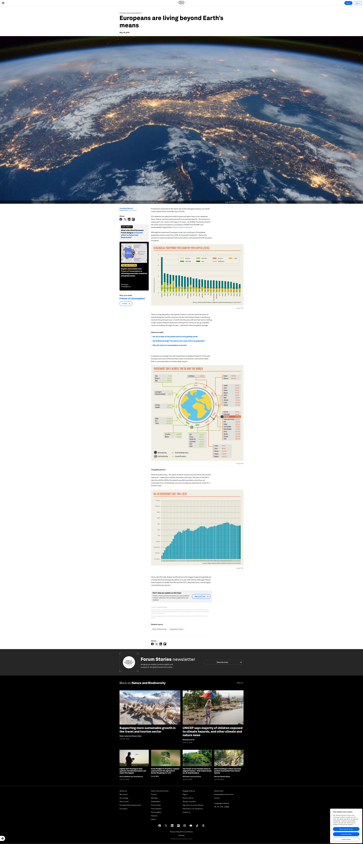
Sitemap (182, 835)
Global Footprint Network (182, 227)
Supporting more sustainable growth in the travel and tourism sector (147, 729)
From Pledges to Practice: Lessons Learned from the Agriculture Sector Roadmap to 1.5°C (165, 771)
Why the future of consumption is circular (170, 345)
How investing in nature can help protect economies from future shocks (227, 771)
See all (240, 683)
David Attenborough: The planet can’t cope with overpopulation (179, 341)
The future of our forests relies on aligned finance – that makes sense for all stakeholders (197, 771)
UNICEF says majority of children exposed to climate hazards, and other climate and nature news (212, 731)
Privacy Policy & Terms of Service (181, 832)
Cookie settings (346, 839)
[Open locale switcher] (2, 838)
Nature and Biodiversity (130, 13)
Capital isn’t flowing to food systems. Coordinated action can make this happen (132, 771)
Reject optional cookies (346, 829)
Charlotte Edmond (126, 208)
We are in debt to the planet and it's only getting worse (175, 337)
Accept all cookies (346, 834)
